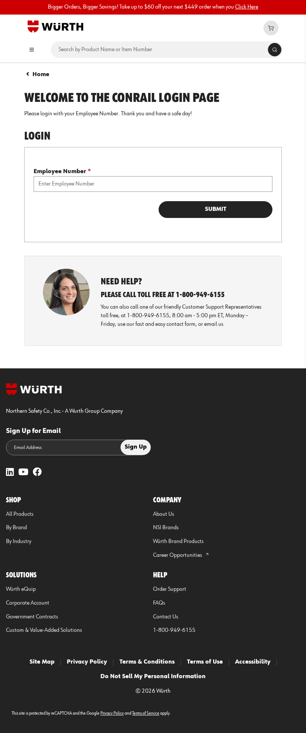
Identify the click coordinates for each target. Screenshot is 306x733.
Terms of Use (205, 662)
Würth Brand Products (178, 542)
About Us (163, 514)
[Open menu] (32, 49)
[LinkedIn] (10, 472)
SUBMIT (216, 209)
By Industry (18, 542)
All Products (20, 514)
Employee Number (62, 172)
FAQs (159, 603)
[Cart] (270, 28)
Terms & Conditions (147, 662)
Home (40, 75)
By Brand (16, 528)
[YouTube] (23, 472)
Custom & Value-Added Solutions (44, 630)
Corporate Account (27, 603)
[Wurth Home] (55, 26)
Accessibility (253, 662)
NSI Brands (166, 528)
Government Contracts (32, 617)
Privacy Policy (87, 662)
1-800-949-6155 (174, 630)
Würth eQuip (21, 589)
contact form (181, 324)
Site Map (41, 662)
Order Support (169, 589)
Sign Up (136, 447)
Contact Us (165, 617)
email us (214, 324)
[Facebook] (37, 472)
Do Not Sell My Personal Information (153, 677)
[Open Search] (274, 49)
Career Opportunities (178, 555)
